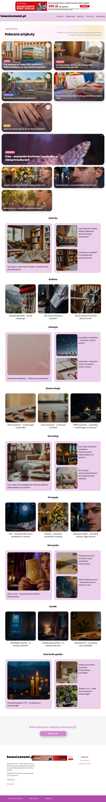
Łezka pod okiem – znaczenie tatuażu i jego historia (76, 185)
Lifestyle (90, 16)
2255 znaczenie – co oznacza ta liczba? (53, 426)
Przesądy (53, 497)
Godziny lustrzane (85, 763)
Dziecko (60, 16)
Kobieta (80, 16)
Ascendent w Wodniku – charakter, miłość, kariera (88, 340)
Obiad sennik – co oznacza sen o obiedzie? (85, 644)
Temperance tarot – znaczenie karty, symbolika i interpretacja (87, 559)
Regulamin (49, 798)
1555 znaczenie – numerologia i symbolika (20, 426)
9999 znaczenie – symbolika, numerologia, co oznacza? (85, 426)
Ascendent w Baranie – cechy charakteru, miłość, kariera (88, 364)
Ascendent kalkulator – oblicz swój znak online (27, 378)
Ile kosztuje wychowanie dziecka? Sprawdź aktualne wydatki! (87, 474)
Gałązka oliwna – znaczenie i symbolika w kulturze (23, 208)
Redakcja (11, 779)
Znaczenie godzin (53, 654)
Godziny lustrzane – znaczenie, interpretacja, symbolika (87, 668)
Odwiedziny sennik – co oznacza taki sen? (20, 644)
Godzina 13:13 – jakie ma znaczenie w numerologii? (87, 691)
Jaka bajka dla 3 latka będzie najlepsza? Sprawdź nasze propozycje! (87, 232)
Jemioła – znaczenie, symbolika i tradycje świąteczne (24, 185)
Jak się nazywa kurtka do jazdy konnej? (86, 317)
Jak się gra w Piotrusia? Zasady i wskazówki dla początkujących (27, 268)
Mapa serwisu (34, 798)
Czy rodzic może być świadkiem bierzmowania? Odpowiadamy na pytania (87, 452)
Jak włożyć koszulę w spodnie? (53, 317)
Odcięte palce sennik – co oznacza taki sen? (53, 644)
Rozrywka (100, 16)
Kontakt (10, 784)
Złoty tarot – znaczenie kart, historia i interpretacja (23, 595)
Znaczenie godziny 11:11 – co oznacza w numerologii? (24, 704)
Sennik (53, 607)
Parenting (70, 16)
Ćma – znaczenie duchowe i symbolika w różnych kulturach (31, 158)
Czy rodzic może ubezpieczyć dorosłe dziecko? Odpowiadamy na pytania (27, 486)
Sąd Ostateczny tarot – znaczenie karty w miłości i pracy (87, 582)
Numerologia (53, 388)
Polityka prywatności (15, 798)
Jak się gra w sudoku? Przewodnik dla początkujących (87, 255)
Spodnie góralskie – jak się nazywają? (20, 317)
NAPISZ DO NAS (53, 734)
